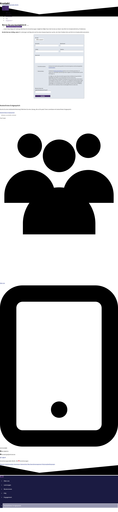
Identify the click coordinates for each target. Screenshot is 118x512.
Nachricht (37, 55)
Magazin (2, 464)
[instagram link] (2, 458)
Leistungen (8, 14)
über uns (2, 283)
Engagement (9, 20)
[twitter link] (3, 458)
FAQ (7, 18)
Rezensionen (9, 16)
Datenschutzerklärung (58, 71)
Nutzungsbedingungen (48, 464)
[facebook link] (0, 458)
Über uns (8, 12)
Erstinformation (9, 464)
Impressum (17, 464)
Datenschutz (23, 464)
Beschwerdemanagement (35, 464)
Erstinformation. (52, 67)
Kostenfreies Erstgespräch (14, 26)
